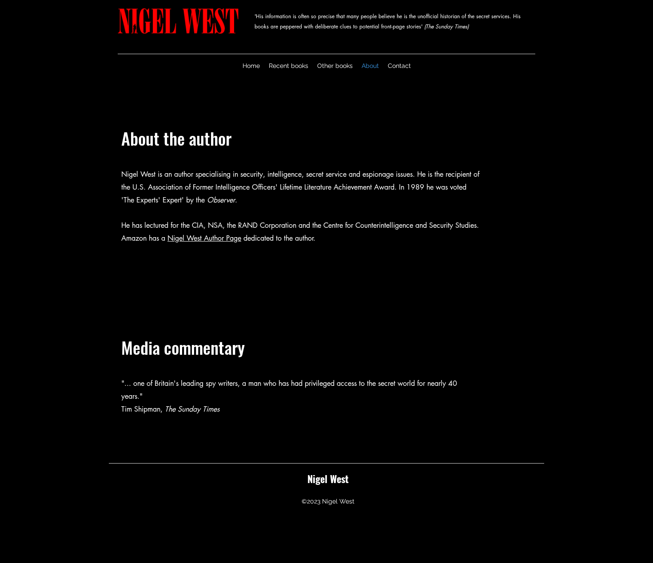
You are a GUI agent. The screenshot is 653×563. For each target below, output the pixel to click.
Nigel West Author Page (204, 238)
